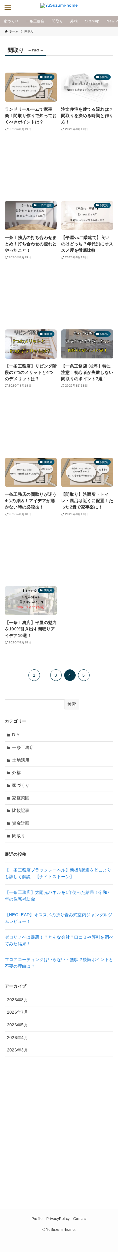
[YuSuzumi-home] (59, 8)
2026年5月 (17, 1024)
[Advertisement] (59, 166)
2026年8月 (17, 999)
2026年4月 (17, 1037)
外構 (16, 772)
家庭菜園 (20, 798)
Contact (80, 1219)
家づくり (20, 785)
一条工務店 (23, 747)
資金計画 (20, 823)
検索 (71, 704)
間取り (18, 835)
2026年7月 (17, 1012)
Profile (37, 1219)
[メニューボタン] (8, 8)
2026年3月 (17, 1050)
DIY (15, 734)
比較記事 (20, 810)
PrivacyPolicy (58, 1219)
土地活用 (20, 760)
